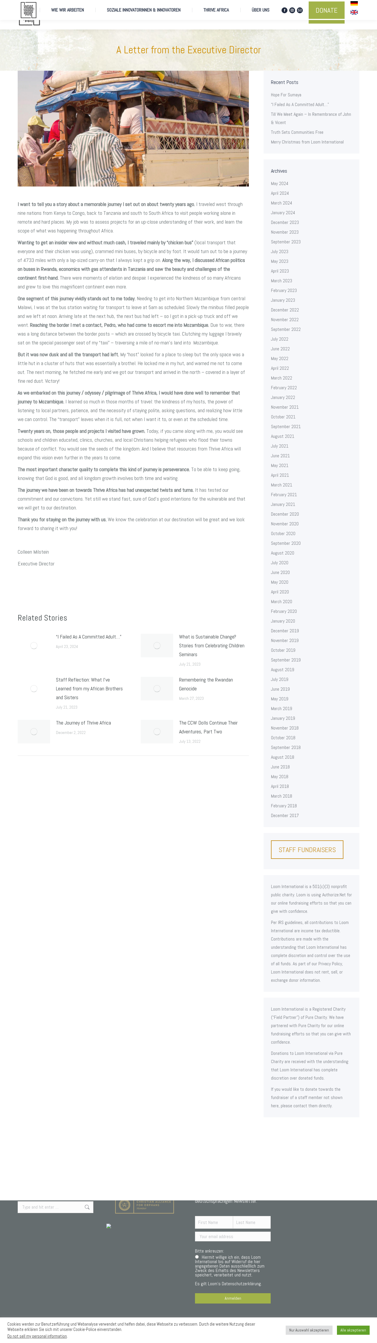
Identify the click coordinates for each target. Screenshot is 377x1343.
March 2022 (281, 378)
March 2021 (281, 485)
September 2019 (286, 660)
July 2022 (279, 339)
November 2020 (285, 524)
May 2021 (279, 465)
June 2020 (280, 572)
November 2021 (285, 407)
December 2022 (285, 310)
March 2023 (281, 281)
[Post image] (34, 645)
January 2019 (283, 718)
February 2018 (284, 806)
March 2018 (281, 796)
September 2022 (286, 329)
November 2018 (285, 728)
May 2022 (279, 358)
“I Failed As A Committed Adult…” (88, 636)
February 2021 (284, 494)
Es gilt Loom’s (229, 1271)
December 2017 (285, 815)
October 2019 (283, 650)
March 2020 (281, 601)
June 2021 (280, 456)
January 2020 (283, 621)
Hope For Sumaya (286, 95)
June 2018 (280, 767)
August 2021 (282, 436)
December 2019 (285, 631)
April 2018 (280, 786)
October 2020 (283, 533)
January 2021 (283, 504)
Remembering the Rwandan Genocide (206, 684)
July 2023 (279, 251)
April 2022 (280, 368)
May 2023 (279, 261)
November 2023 (285, 232)
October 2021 (283, 417)
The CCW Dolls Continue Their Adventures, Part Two (208, 727)
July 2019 (279, 679)
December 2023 (285, 222)
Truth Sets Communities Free (297, 132)
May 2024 (279, 183)
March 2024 (281, 203)
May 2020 (279, 582)
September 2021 (286, 426)
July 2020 (279, 563)
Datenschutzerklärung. (242, 1284)
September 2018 (286, 747)
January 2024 (283, 212)
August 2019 (282, 669)
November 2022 (285, 319)
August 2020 (282, 553)
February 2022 (284, 388)
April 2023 (280, 271)
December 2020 (285, 514)
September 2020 (286, 543)
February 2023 (284, 290)
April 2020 (280, 592)
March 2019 (281, 708)
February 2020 (284, 611)
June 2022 (280, 349)
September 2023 (286, 242)
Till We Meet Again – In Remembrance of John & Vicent (311, 118)
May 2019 (279, 699)
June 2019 (280, 689)
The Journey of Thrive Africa (83, 722)
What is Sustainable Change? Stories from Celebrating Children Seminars (211, 645)
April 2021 (280, 475)
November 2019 (285, 640)
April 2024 (280, 193)
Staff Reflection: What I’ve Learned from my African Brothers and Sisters (89, 688)
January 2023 (283, 300)
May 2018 (279, 776)
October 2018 (283, 738)
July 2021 (279, 446)
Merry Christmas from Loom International (307, 142)
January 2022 (283, 397)
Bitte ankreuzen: (209, 1251)
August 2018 (282, 757)
